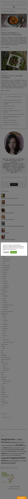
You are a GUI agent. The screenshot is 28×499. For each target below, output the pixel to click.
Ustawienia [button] (6, 252)
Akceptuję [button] (13, 252)
